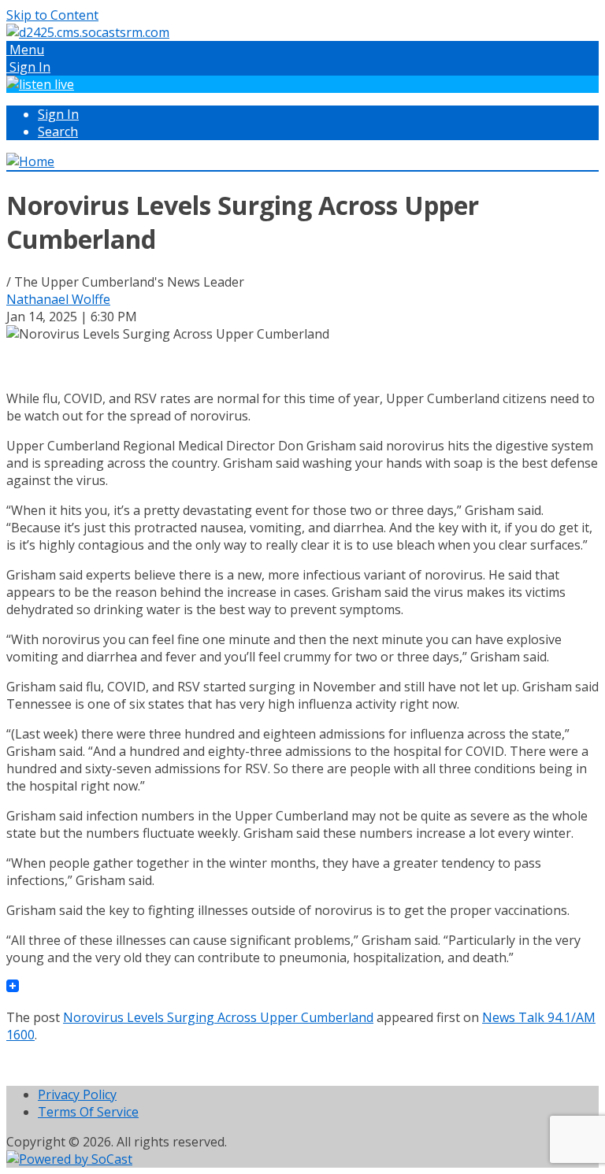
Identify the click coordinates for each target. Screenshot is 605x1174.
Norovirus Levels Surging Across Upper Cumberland (218, 1017)
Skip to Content (52, 15)
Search (58, 131)
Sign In (58, 114)
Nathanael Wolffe (58, 299)
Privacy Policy (77, 1094)
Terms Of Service (88, 1111)
